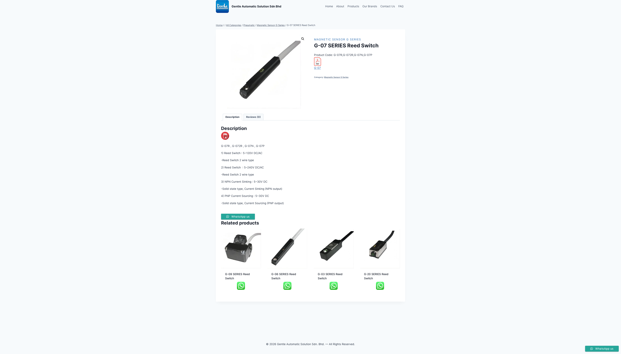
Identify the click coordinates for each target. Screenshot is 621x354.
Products (353, 6)
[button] (303, 39)
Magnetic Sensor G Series (337, 39)
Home (329, 6)
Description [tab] (232, 116)
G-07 (317, 68)
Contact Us (387, 6)
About (340, 6)
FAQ (400, 6)
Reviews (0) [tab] (253, 116)
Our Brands (369, 6)
